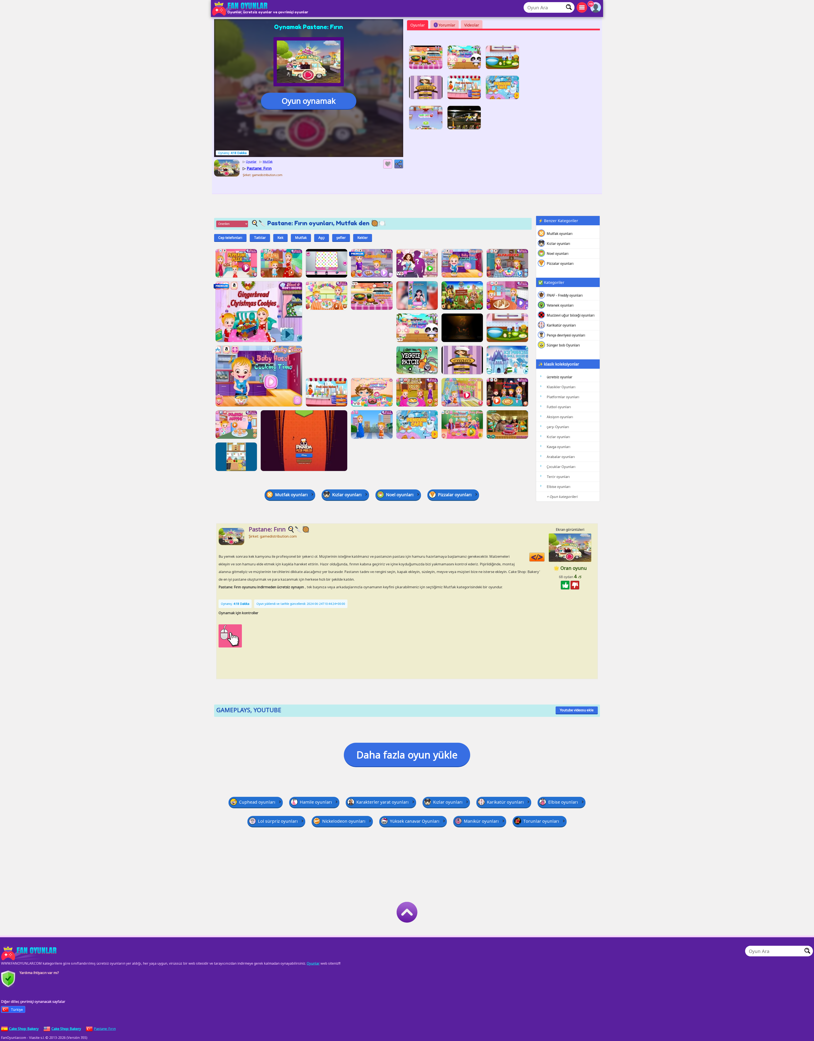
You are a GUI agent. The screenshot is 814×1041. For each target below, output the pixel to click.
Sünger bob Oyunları (563, 345)
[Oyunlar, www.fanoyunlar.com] (240, 8)
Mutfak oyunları (560, 233)
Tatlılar (260, 237)
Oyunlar (417, 25)
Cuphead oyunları (257, 802)
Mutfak (301, 237)
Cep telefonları (230, 237)
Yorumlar (445, 25)
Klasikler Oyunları (561, 387)
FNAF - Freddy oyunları (565, 295)
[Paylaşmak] (398, 164)
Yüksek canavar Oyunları (414, 821)
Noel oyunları (558, 253)
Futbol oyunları (559, 407)
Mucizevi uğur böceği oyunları (571, 315)
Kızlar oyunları (558, 243)
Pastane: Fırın (105, 1028)
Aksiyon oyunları (560, 417)
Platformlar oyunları (563, 397)
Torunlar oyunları (541, 821)
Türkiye (17, 1009)
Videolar (471, 25)
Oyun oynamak (309, 101)
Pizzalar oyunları (560, 263)
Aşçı (321, 237)
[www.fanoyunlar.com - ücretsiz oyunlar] (29, 953)
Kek (280, 237)
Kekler (362, 237)
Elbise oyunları (558, 486)
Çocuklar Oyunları (561, 466)
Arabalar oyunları (561, 456)
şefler (341, 237)
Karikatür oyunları (561, 325)
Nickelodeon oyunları (343, 821)
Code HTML (544, 557)
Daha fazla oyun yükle (407, 754)
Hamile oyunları (316, 802)
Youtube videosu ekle (577, 710)
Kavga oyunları (558, 446)
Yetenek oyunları (560, 305)
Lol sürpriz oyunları (278, 821)
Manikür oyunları (481, 821)
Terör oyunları (558, 476)
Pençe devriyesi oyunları (566, 335)
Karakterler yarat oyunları (382, 802)
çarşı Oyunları (558, 427)
